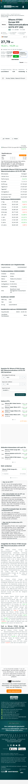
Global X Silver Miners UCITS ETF (14, 414)
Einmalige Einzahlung (8, 375)
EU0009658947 (22, 267)
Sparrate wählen (7, 382)
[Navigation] (1, 7)
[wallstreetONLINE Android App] (22, 749)
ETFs (8, 14)
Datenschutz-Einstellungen (13, 740)
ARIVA (20, 754)
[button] (7, 482)
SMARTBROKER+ (22, 716)
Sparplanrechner (12, 538)
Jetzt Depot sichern (14, 723)
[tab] (14, 486)
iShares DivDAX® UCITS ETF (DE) (14, 453)
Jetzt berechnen (20, 394)
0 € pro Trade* (23, 155)
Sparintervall (6, 388)
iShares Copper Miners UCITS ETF (14, 407)
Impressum (5, 739)
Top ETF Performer (15, 14)
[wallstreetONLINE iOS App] (13, 749)
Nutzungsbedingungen (14, 741)
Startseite (3, 14)
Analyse (16, 138)
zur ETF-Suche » (23, 421)
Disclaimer (13, 739)
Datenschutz (21, 739)
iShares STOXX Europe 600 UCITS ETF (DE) (14, 469)
